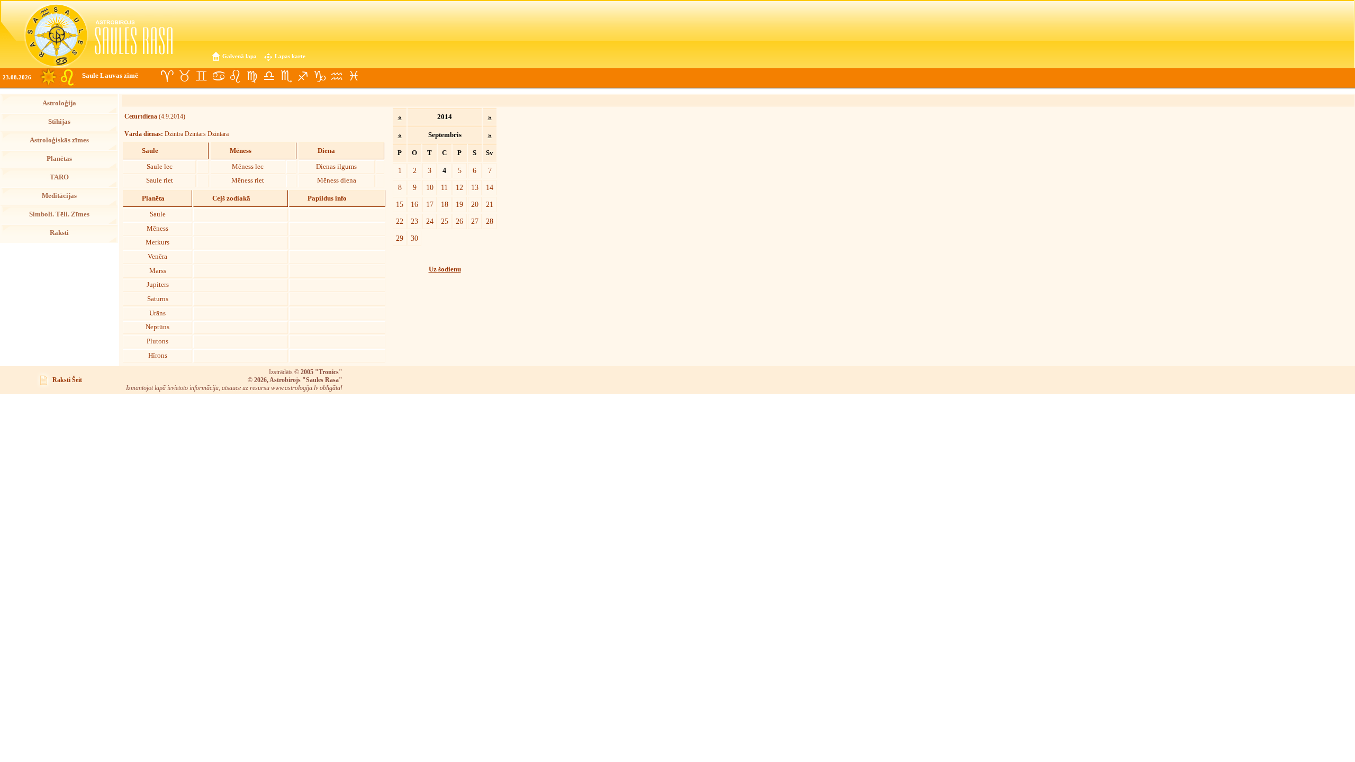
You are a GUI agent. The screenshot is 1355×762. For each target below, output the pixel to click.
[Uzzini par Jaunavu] (251, 76)
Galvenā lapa (239, 56)
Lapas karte (290, 56)
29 (399, 238)
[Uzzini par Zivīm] (353, 76)
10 (429, 187)
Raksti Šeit (67, 380)
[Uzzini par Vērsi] (184, 76)
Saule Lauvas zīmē (110, 75)
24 (429, 221)
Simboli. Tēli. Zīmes (59, 214)
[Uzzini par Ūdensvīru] (336, 76)
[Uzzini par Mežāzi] (319, 76)
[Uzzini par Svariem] (268, 76)
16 (414, 204)
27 (474, 221)
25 (444, 221)
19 (459, 204)
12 (459, 187)
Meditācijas (59, 195)
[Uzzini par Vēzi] (218, 76)
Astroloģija (59, 103)
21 (489, 204)
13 (474, 187)
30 (414, 238)
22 (399, 221)
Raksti (59, 233)
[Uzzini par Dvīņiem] (201, 76)
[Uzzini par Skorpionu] (285, 76)
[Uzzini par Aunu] (167, 76)
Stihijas (59, 121)
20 (474, 204)
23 (414, 221)
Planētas (59, 158)
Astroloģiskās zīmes (59, 140)
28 (489, 221)
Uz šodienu (445, 269)
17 (429, 204)
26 (459, 221)
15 (399, 204)
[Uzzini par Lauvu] (235, 76)
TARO (59, 177)
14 (489, 187)
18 (444, 204)
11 (444, 187)
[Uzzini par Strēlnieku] (302, 76)
